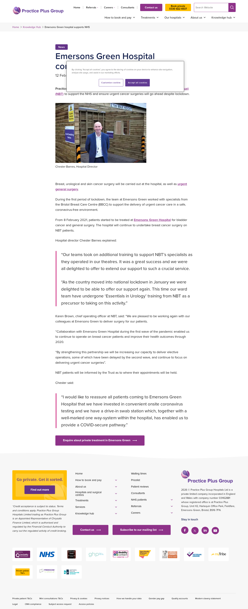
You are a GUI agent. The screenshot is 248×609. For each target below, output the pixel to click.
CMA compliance (33, 604)
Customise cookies (111, 82)
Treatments (148, 17)
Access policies (86, 604)
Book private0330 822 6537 (178, 7)
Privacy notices (102, 598)
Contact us (151, 7)
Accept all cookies (137, 82)
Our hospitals (172, 17)
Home (77, 7)
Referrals (91, 7)
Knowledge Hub (32, 27)
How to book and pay (118, 17)
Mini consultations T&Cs (51, 598)
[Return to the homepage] (38, 10)
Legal (15, 604)
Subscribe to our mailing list (138, 530)
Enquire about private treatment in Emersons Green (96, 440)
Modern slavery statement (208, 598)
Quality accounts (180, 598)
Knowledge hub (222, 17)
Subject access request (60, 604)
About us (196, 17)
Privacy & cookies (78, 598)
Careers (108, 7)
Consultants (127, 7)
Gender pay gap (156, 598)
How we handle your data (129, 598)
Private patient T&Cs (22, 598)
